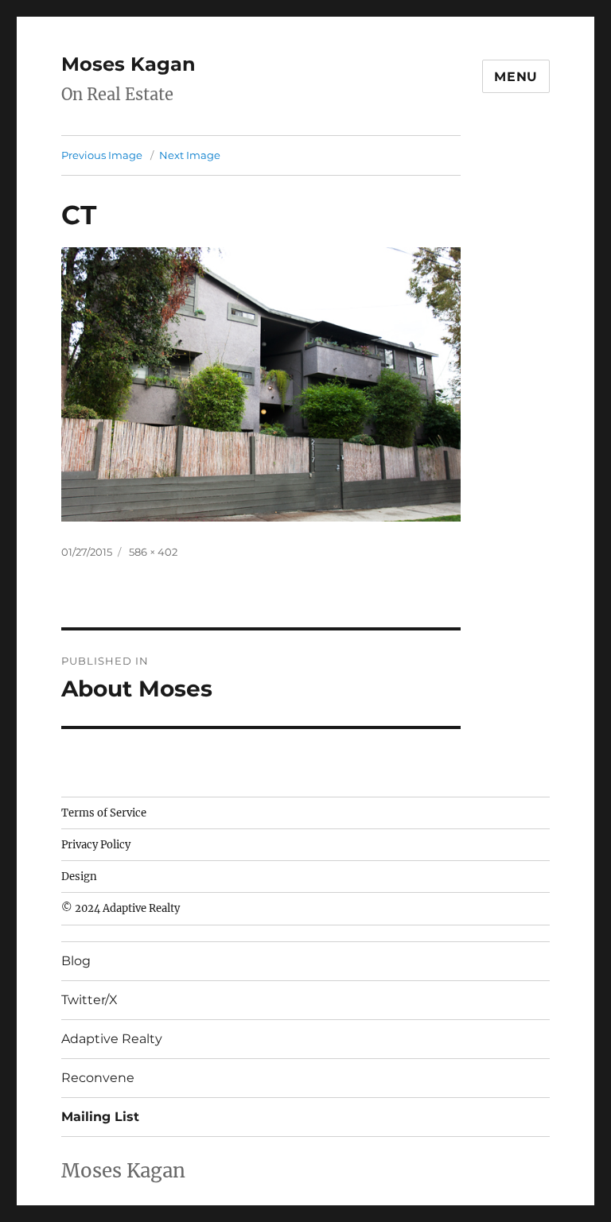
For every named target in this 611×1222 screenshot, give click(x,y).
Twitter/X (89, 999)
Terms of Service (103, 813)
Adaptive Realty (111, 1038)
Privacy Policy (95, 845)
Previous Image (101, 155)
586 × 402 (153, 551)
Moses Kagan (128, 64)
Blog (76, 960)
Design (79, 876)
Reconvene (97, 1077)
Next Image (189, 155)
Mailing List (100, 1116)
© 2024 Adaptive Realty (120, 908)
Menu (516, 76)
